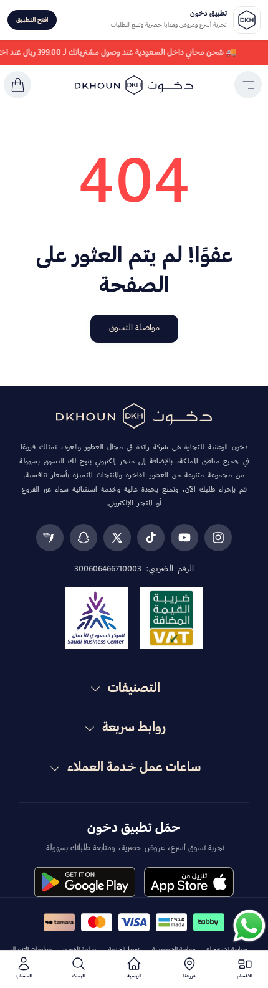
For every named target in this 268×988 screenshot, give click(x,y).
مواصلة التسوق (134, 328)
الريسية (134, 976)
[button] (248, 84)
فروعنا (189, 976)
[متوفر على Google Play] (84, 882)
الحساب (24, 976)
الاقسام (244, 976)
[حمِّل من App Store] (189, 882)
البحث (78, 976)
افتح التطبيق (32, 20)
